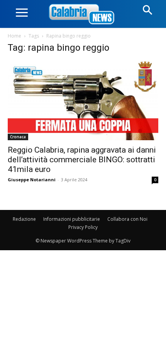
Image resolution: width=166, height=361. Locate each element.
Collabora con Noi (127, 219)
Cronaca (18, 136)
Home (14, 36)
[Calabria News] (83, 14)
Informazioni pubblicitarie (71, 219)
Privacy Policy (83, 227)
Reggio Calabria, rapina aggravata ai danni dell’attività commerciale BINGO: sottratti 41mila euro (82, 159)
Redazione (24, 219)
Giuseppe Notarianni (32, 179)
